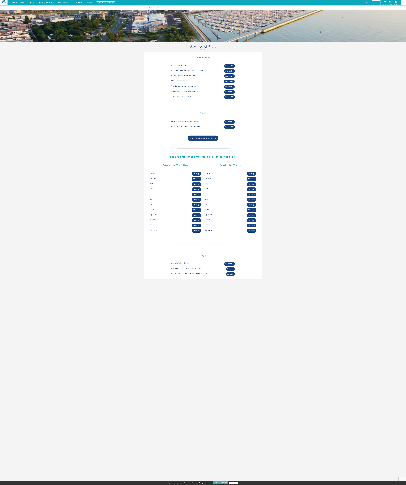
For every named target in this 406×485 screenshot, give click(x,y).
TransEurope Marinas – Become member (185, 86)
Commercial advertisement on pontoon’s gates (187, 70)
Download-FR (229, 66)
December (153, 230)
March (152, 183)
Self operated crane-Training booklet (183, 96)
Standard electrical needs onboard (183, 76)
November (153, 225)
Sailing (31, 3)
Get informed (63, 3)
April (151, 189)
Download (230, 269)
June (151, 199)
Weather (390, 4)
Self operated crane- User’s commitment (185, 91)
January (152, 173)
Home (145, 8)
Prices (89, 3)
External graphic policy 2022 (180, 263)
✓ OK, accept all (220, 483)
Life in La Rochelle (46, 3)
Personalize (233, 483)
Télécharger (196, 174)
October (152, 220)
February (153, 178)
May (151, 194)
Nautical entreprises (105, 3)
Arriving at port (17, 3)
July (151, 204)
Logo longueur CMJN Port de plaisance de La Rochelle (189, 273)
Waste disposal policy (178, 65)
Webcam (396, 4)
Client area (376, 2)
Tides (384, 4)
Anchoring (78, 3)
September (153, 215)
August (152, 209)
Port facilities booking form (203, 138)
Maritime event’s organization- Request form (186, 121)
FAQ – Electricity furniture (180, 81)
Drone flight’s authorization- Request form (185, 126)
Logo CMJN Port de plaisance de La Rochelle (186, 268)
